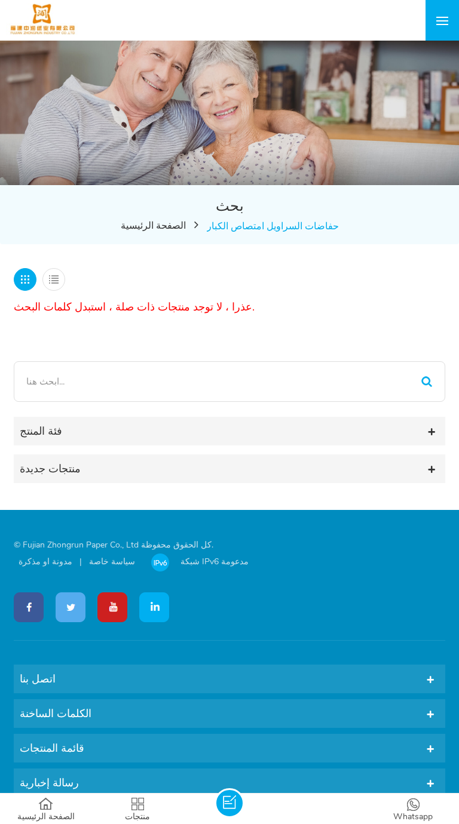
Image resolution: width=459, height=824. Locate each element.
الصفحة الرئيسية (153, 226)
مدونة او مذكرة (45, 561)
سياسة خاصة (112, 561)
